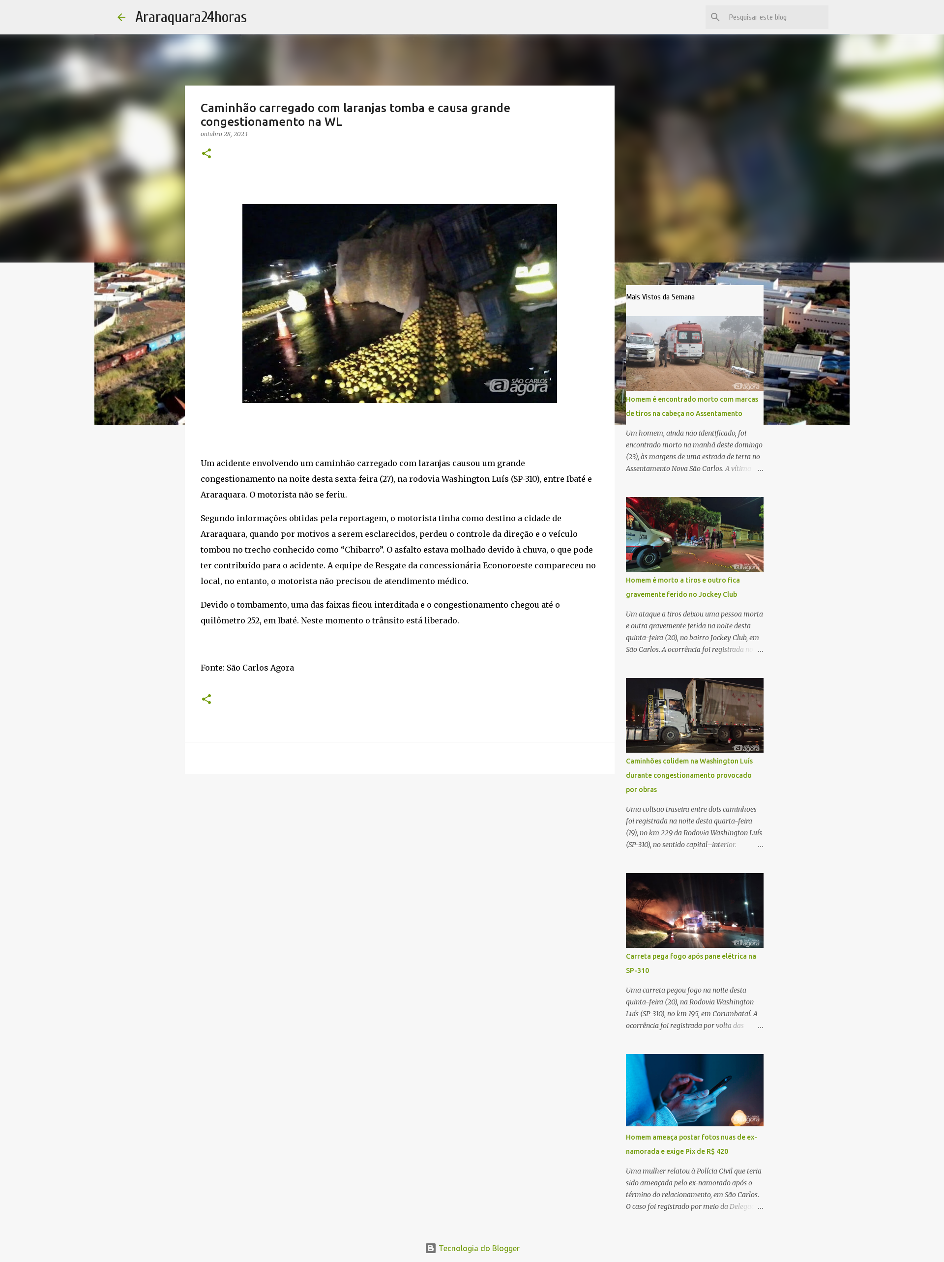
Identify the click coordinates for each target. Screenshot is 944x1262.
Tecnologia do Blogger (478, 1248)
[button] (206, 154)
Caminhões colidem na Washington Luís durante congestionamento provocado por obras (689, 775)
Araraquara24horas (191, 17)
